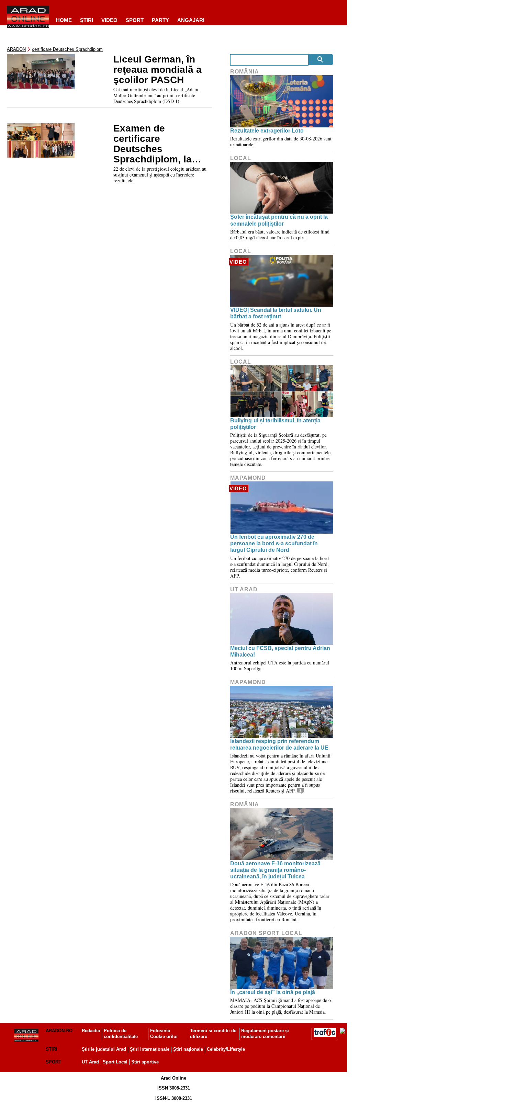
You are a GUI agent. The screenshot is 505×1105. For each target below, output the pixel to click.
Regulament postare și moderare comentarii (265, 1033)
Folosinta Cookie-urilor (164, 1033)
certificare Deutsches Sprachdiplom (67, 49)
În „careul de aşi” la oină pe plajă (272, 992)
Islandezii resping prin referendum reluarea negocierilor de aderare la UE (279, 744)
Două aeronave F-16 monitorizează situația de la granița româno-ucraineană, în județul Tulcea (275, 870)
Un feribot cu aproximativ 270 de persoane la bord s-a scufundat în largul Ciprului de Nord (274, 543)
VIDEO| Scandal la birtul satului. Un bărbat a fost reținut (275, 313)
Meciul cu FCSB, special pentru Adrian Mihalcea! (280, 651)
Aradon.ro (59, 1030)
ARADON (16, 49)
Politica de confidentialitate (121, 1033)
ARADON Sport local (266, 933)
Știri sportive (145, 1061)
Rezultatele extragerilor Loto (267, 131)
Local (240, 158)
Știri (51, 1049)
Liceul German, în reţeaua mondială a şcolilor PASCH (157, 69)
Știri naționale (188, 1049)
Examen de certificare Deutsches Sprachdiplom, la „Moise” (152, 143)
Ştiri (86, 20)
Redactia (91, 1030)
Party (160, 20)
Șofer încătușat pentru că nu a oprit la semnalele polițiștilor (279, 220)
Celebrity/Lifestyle (226, 1049)
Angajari (190, 20)
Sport (135, 20)
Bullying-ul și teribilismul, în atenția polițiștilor (275, 424)
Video (109, 20)
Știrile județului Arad (104, 1049)
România (244, 72)
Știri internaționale (149, 1049)
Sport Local (115, 1061)
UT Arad (244, 589)
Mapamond (248, 478)
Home (64, 20)
